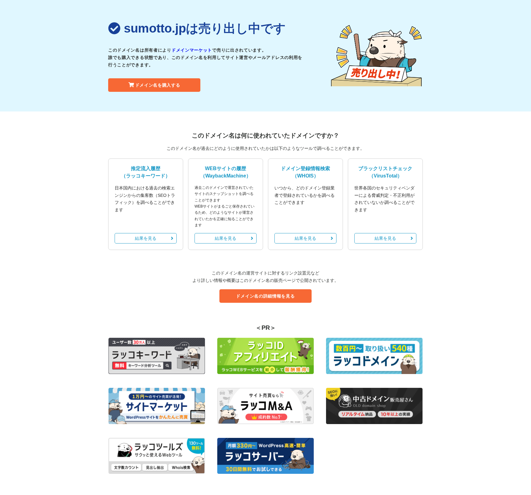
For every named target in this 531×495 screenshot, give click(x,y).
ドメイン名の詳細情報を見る (265, 296)
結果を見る (145, 238)
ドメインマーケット (191, 50)
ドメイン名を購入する (157, 85)
